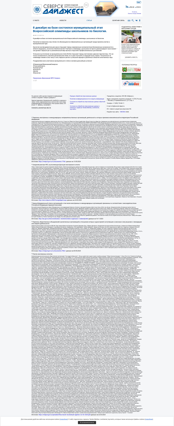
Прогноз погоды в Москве (134, 13)
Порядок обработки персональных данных (83, 96)
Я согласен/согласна (87, 422)
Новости (63, 20)
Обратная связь (118, 20)
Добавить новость (131, 57)
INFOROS (123, 112)
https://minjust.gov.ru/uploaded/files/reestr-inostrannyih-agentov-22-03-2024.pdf (65, 415)
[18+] (58, 9)
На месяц (134, 12)
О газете (36, 20)
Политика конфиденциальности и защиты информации (87, 99)
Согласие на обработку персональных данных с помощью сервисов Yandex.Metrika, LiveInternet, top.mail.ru (85, 107)
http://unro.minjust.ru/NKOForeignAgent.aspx (53, 200)
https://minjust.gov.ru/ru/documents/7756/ (52, 161)
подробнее (63, 419)
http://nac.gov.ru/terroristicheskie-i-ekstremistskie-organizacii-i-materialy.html (63, 219)
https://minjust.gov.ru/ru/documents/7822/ (52, 251)
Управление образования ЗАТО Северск (46, 78)
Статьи (89, 20)
